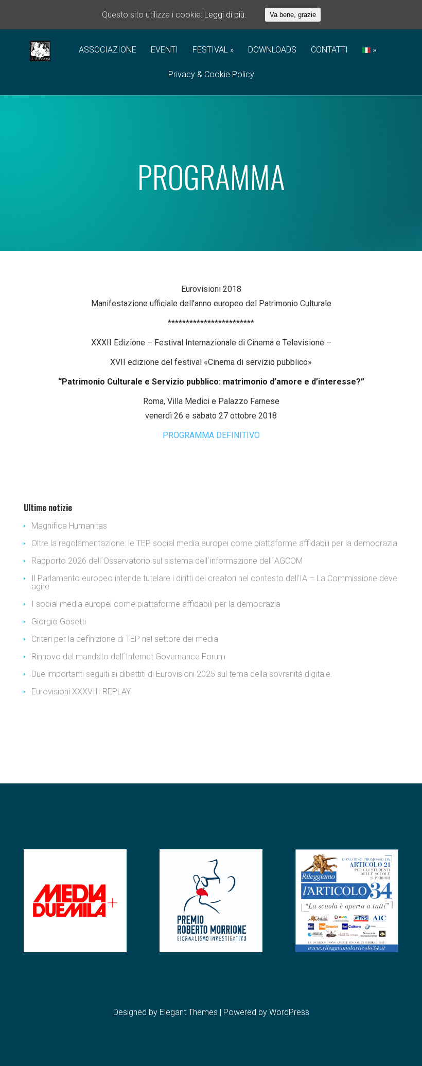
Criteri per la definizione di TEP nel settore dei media (124, 639)
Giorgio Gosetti (58, 621)
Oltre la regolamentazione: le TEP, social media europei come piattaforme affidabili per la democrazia (214, 543)
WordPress (289, 1012)
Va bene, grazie (293, 15)
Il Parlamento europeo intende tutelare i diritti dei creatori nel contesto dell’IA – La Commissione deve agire (214, 582)
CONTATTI (329, 50)
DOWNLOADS (272, 50)
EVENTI (164, 50)
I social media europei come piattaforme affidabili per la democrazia (155, 604)
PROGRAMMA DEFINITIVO (211, 435)
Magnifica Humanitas (69, 526)
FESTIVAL (210, 50)
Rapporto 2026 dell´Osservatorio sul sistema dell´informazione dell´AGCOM (167, 561)
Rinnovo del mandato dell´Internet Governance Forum (128, 656)
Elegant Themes (189, 1012)
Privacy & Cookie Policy (211, 75)
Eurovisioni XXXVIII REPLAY (81, 691)
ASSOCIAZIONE (107, 50)
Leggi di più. (225, 15)
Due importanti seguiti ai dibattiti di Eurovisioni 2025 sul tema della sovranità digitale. (181, 674)
